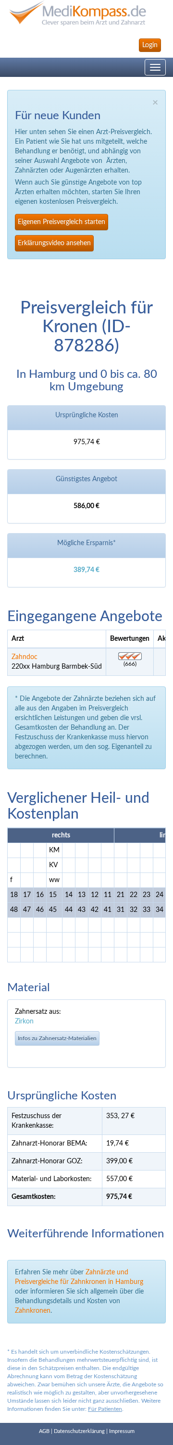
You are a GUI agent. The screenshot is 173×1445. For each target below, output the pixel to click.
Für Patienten (105, 1409)
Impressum (122, 1431)
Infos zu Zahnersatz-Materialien (57, 1038)
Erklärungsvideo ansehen (54, 243)
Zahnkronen (32, 1311)
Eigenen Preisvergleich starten (61, 222)
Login (150, 45)
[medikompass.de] (86, 13)
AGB (44, 1431)
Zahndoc (24, 657)
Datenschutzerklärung (79, 1431)
